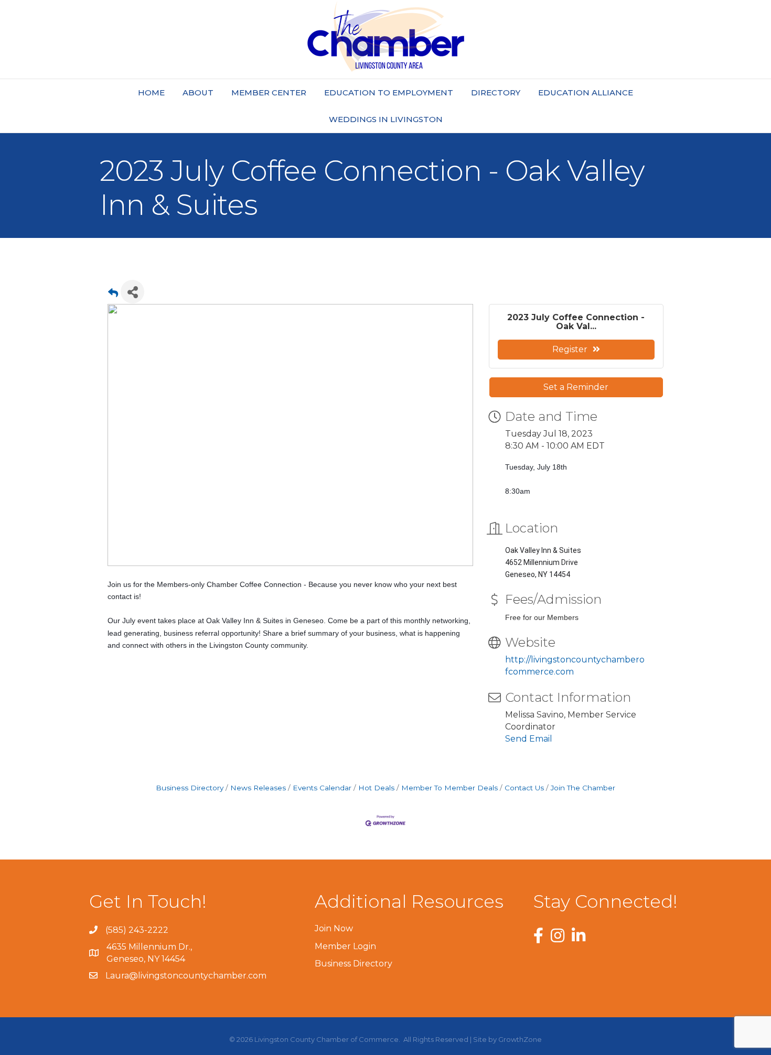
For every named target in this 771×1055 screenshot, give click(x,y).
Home (151, 92)
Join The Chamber (583, 788)
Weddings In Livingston (386, 119)
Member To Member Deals (449, 788)
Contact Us (524, 788)
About (198, 92)
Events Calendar (322, 788)
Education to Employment (388, 92)
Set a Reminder (575, 387)
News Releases (258, 788)
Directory (495, 92)
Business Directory (189, 788)
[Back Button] (113, 294)
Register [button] (569, 349)
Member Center (268, 92)
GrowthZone (520, 1039)
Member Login (345, 946)
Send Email (528, 739)
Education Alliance (585, 92)
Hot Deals (376, 788)
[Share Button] (132, 291)
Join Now (334, 928)
